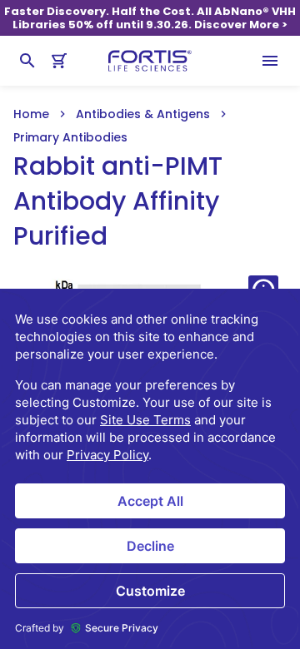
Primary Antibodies (70, 137)
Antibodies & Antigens (143, 114)
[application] (150, 469)
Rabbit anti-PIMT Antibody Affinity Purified (117, 201)
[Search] (27, 61)
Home (31, 114)
